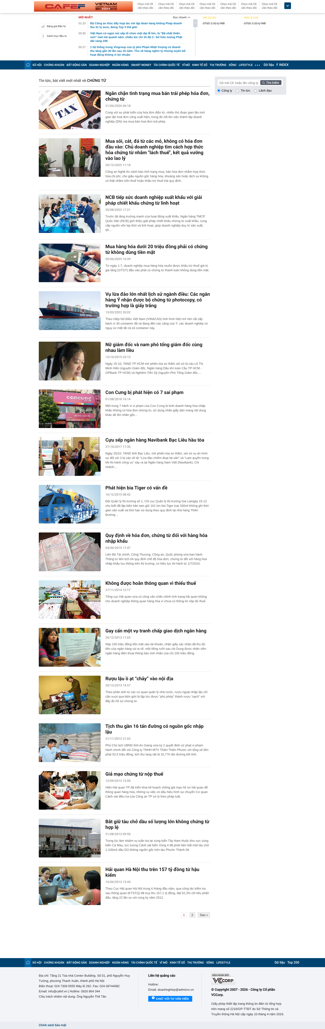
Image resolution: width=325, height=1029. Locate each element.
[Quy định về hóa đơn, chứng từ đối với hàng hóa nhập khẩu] (70, 551)
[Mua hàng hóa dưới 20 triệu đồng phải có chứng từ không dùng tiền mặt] (70, 263)
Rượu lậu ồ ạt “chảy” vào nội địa (139, 678)
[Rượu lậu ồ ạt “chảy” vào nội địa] (70, 695)
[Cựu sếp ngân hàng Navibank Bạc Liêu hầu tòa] (70, 456)
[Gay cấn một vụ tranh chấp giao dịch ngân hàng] (70, 647)
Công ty (227, 90)
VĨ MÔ (186, 65)
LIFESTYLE (246, 65)
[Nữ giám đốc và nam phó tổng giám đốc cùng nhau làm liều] (70, 361)
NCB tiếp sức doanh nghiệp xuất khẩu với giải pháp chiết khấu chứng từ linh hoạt (153, 200)
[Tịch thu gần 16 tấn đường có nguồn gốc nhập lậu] (70, 742)
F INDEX (282, 65)
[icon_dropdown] (287, 5)
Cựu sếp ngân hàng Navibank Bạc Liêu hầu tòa (154, 440)
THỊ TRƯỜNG (218, 65)
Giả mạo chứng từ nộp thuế (134, 774)
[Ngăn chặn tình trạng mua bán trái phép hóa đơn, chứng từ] (70, 109)
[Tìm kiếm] (271, 82)
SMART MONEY (141, 65)
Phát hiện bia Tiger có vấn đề (136, 488)
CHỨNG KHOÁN (54, 65)
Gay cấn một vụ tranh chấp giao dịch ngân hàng (156, 631)
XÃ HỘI (37, 65)
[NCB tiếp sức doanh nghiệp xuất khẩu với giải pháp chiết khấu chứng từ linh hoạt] (70, 213)
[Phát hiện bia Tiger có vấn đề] (70, 504)
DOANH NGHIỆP (99, 65)
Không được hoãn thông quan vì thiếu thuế (150, 583)
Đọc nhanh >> (181, 17)
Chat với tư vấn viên (172, 998)
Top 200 (293, 963)
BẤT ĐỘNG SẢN (77, 65)
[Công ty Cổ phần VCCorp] (248, 979)
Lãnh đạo (265, 90)
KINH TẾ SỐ (199, 65)
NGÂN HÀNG (120, 65)
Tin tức (245, 90)
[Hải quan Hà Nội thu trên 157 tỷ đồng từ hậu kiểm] (70, 886)
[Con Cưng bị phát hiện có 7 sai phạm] (70, 408)
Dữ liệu (269, 65)
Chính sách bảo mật (52, 1025)
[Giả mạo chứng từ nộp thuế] (70, 790)
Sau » (204, 915)
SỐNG (232, 65)
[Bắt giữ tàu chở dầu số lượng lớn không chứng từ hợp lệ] (70, 838)
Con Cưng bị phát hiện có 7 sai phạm (144, 392)
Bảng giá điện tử (56, 26)
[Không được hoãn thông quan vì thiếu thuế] (70, 599)
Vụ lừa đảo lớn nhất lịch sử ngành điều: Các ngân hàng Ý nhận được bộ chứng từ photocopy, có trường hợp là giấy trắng (157, 299)
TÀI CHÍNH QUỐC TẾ (166, 65)
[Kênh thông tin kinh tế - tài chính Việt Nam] (83, 6)
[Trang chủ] (28, 65)
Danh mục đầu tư (57, 36)
